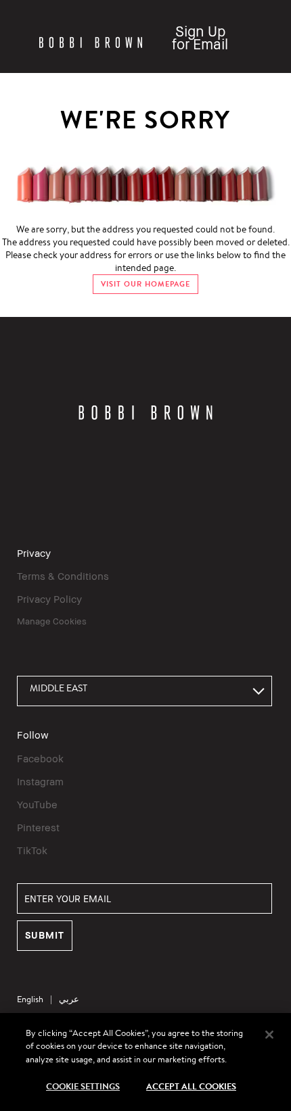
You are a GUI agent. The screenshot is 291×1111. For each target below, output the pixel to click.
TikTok (32, 850)
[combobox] (144, 691)
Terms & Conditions (63, 576)
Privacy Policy (49, 599)
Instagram (40, 781)
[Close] (269, 1035)
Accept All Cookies (191, 1086)
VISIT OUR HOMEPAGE (145, 284)
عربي (69, 999)
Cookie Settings (83, 1086)
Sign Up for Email (200, 38)
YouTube (37, 804)
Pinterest (38, 827)
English (30, 999)
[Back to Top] (266, 848)
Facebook (40, 758)
